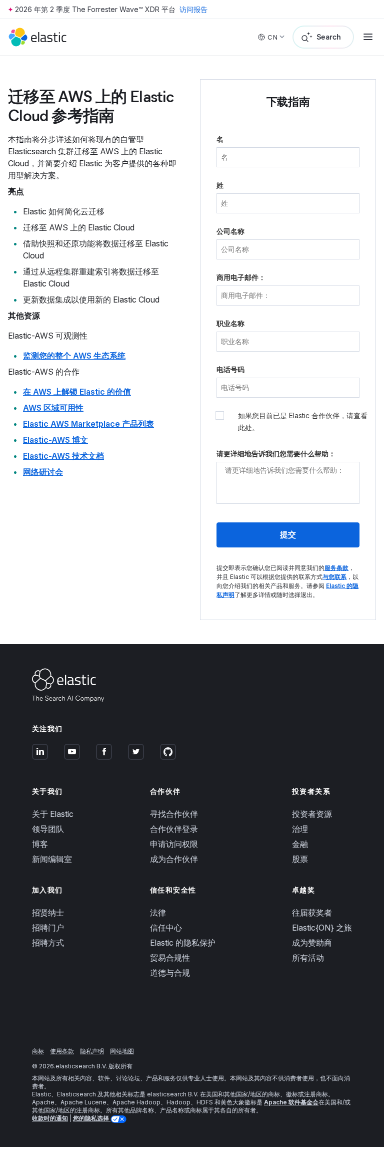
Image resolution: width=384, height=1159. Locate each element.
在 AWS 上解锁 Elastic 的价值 (77, 392)
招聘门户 (48, 928)
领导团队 (48, 829)
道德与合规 (170, 973)
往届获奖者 (312, 913)
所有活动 (308, 958)
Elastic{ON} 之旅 (322, 928)
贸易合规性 (170, 958)
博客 (40, 844)
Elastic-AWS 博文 (55, 440)
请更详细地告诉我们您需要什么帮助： (276, 453)
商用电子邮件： (241, 277)
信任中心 (166, 928)
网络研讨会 (43, 472)
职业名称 (230, 323)
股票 (300, 859)
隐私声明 (92, 1051)
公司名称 (230, 231)
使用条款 (62, 1051)
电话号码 (230, 369)
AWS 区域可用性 (53, 408)
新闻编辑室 (52, 859)
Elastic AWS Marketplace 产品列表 (88, 424)
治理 (300, 829)
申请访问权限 (174, 844)
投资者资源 (312, 814)
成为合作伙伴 (174, 859)
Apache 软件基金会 (291, 1102)
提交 (288, 534)
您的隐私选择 (91, 1118)
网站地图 (122, 1051)
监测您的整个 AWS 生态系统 (74, 356)
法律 (158, 913)
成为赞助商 (312, 943)
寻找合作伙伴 (174, 814)
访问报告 (194, 9)
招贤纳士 (48, 913)
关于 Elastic (53, 814)
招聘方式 (48, 943)
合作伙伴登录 (174, 829)
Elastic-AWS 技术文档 (63, 456)
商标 (38, 1051)
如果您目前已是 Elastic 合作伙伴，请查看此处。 (303, 421)
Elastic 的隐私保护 (183, 943)
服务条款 (336, 567)
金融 (300, 844)
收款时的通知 (50, 1118)
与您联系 (334, 577)
